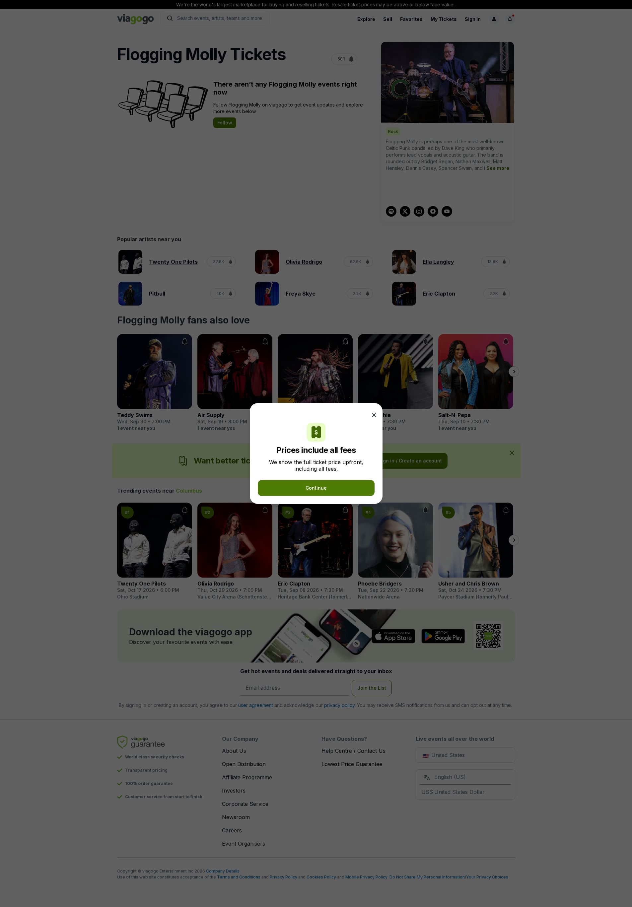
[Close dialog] (374, 415)
